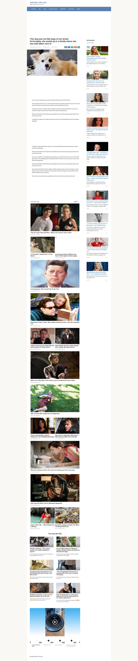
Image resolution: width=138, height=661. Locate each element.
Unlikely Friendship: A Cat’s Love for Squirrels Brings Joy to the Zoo (41, 595)
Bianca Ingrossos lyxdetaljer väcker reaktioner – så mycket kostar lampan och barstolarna (97, 105)
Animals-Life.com (38, 2)
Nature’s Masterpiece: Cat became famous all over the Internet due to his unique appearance (67, 596)
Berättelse (63, 9)
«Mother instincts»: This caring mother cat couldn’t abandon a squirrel (40, 550)
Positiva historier (53, 9)
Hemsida (33, 9)
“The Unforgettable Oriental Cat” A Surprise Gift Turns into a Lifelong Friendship (67, 573)
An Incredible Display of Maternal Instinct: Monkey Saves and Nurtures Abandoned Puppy (68, 550)
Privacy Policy (90, 42)
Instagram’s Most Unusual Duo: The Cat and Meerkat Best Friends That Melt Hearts (41, 573)
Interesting (71, 9)
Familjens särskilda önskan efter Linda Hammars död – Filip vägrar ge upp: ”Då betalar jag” (97, 129)
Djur (40, 9)
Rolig (44, 9)
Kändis (78, 9)
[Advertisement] (69, 23)
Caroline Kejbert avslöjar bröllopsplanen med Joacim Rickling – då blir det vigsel (97, 58)
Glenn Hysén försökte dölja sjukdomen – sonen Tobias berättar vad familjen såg (97, 249)
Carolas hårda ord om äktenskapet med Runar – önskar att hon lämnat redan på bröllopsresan (97, 178)
